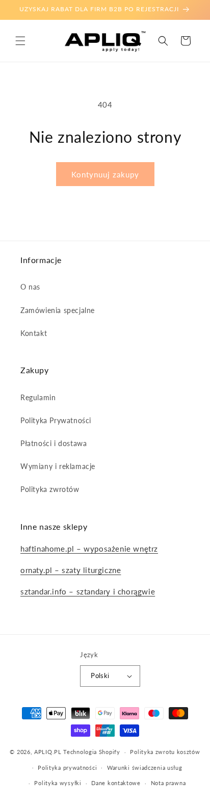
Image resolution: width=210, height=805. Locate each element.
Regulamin (38, 397)
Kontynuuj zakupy (105, 174)
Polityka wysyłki (57, 783)
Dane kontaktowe (116, 783)
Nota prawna (168, 783)
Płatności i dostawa (53, 443)
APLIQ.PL (48, 751)
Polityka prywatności (67, 767)
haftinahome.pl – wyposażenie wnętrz (89, 548)
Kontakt (33, 333)
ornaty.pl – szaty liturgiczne (70, 570)
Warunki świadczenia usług (144, 767)
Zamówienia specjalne (57, 310)
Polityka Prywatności (55, 420)
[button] (20, 41)
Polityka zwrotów (50, 489)
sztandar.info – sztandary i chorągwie (87, 591)
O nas (30, 286)
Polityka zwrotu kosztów (165, 751)
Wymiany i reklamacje (57, 466)
